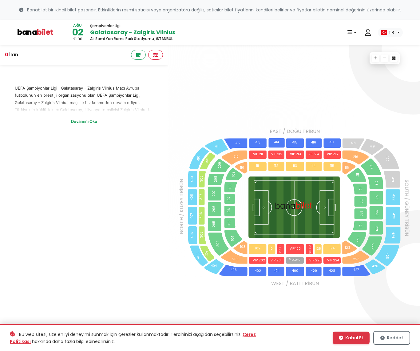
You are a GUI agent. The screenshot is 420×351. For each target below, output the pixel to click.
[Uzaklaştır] (384, 58)
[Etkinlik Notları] (138, 55)
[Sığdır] (394, 58)
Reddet (394, 338)
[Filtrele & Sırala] (155, 55)
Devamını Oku (84, 121)
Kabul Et (353, 338)
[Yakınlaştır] (375, 58)
